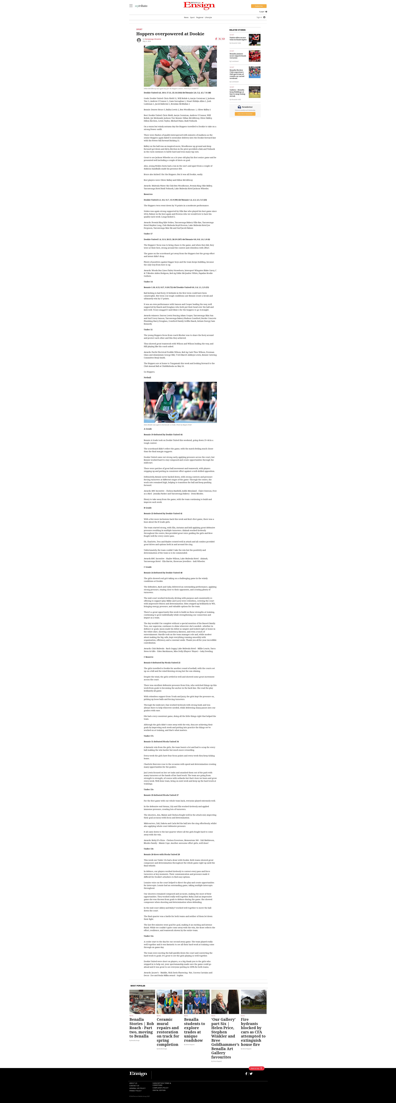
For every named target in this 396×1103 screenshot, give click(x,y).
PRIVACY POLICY (135, 1091)
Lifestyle (208, 17)
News (186, 17)
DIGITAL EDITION (159, 1090)
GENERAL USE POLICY (137, 1088)
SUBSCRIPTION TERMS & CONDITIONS (162, 1084)
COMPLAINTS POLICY (160, 1088)
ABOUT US (133, 1083)
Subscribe (259, 6)
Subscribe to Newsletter (245, 114)
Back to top (255, 1068)
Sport (192, 17)
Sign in (259, 17)
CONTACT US (134, 1086)
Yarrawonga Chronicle (153, 39)
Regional (199, 17)
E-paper (262, 12)
